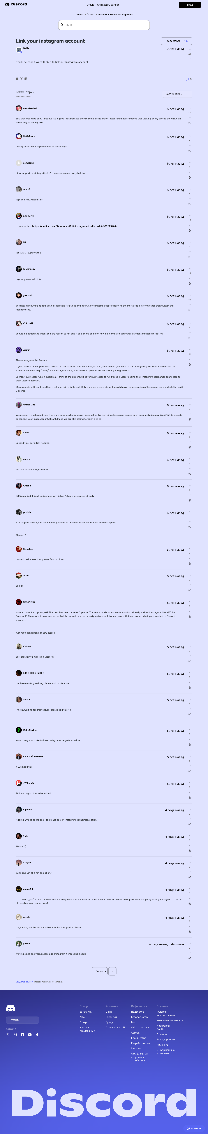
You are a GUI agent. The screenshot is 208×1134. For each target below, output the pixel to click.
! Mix (25, 836)
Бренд (109, 1022)
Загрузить (86, 1012)
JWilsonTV (28, 783)
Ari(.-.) (26, 189)
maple (26, 459)
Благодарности (166, 1039)
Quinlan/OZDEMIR (33, 756)
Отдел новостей (115, 1027)
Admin (26, 350)
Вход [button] (190, 5)
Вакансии (111, 1017)
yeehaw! (27, 295)
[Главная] (16, 5)
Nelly (26, 48)
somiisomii (29, 163)
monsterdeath (30, 108)
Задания (136, 1048)
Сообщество (138, 1038)
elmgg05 (28, 889)
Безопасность (139, 1017)
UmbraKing (29, 405)
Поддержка (138, 1012)
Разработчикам (140, 1043)
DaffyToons (29, 136)
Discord (79, 14)
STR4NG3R (29, 602)
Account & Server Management (115, 14)
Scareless (28, 549)
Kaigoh (27, 863)
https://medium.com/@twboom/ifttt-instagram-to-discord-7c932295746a (74, 226)
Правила (162, 1034)
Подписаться (172, 41)
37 (190, 79)
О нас (109, 1012)
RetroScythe (30, 730)
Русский (15, 1020)
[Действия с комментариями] (189, 123)
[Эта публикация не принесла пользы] (189, 59)
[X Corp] (21, 79)
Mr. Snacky (29, 269)
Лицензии (163, 1045)
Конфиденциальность (170, 1020)
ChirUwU (28, 323)
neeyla (26, 917)
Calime (27, 646)
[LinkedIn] (26, 79)
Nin (25, 242)
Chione (27, 486)
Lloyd (26, 433)
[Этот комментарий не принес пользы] (189, 117)
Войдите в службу (24, 982)
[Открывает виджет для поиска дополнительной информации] (194, 1128)
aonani (26, 699)
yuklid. (26, 944)
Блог (134, 1022)
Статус (84, 1022)
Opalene (27, 809)
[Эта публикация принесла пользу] (189, 49)
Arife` (26, 575)
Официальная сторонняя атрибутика (139, 1057)
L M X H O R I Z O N (33, 673)
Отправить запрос (108, 5)
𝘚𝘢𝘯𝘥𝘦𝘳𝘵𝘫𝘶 (29, 216)
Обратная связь (140, 1027)
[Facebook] (17, 79)
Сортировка (173, 94)
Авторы (135, 1033)
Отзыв (90, 5)
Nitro (82, 1017)
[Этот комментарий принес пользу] (189, 108)
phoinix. (27, 512)
